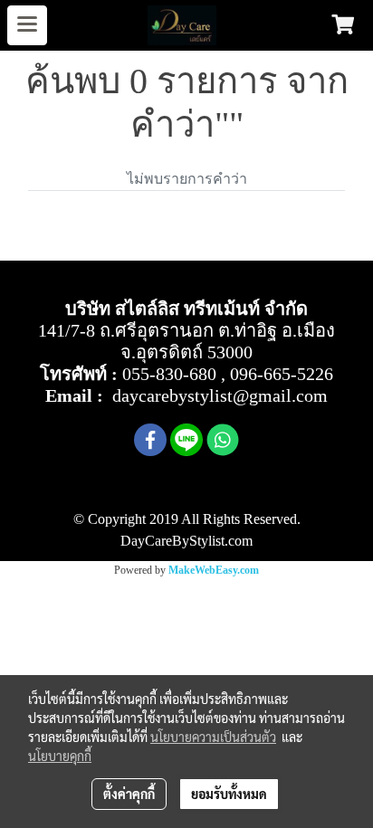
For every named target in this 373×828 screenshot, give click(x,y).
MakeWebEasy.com (213, 570)
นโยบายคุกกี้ (59, 755)
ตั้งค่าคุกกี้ (129, 793)
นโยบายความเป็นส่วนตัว (213, 736)
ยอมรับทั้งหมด (229, 793)
